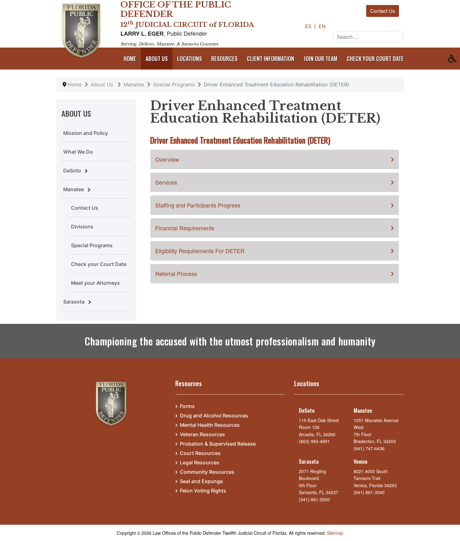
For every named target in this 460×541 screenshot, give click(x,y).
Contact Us (382, 10)
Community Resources (207, 472)
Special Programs (92, 245)
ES (309, 26)
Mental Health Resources (210, 425)
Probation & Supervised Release (218, 443)
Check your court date (375, 58)
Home (130, 58)
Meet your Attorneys (95, 283)
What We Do (78, 152)
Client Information (270, 58)
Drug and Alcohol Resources (214, 415)
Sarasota (73, 302)
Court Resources (200, 453)
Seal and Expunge (201, 481)
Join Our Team (320, 58)
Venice (360, 461)
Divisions (82, 226)
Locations (189, 58)
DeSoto (72, 170)
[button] (454, 60)
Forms (187, 406)
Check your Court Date (98, 264)
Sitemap (335, 533)
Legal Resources (199, 462)
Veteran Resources (202, 434)
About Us (157, 58)
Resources (224, 58)
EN (322, 26)
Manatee (73, 189)
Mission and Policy (85, 133)
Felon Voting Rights (203, 490)
